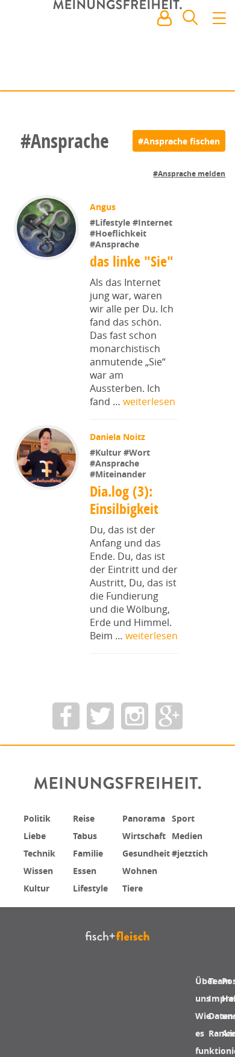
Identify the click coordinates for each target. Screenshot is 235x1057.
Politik (39, 818)
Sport (185, 818)
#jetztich (193, 851)
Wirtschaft (147, 835)
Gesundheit (150, 851)
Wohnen (142, 868)
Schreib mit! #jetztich (173, 72)
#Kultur (108, 452)
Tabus (87, 835)
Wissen (40, 868)
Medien (189, 835)
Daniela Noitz (118, 436)
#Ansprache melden (189, 174)
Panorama (147, 818)
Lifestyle (93, 885)
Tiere (134, 885)
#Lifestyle (112, 222)
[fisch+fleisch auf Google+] (169, 716)
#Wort (138, 452)
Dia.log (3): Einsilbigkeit (124, 500)
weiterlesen (149, 401)
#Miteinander (119, 474)
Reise (85, 818)
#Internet (154, 222)
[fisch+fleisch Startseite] (117, 47)
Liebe (36, 835)
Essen (86, 868)
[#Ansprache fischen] (179, 141)
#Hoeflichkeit (119, 233)
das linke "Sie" (133, 261)
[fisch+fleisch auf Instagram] (134, 716)
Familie (90, 851)
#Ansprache (115, 244)
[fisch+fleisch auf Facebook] (66, 716)
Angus (104, 206)
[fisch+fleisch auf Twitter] (100, 716)
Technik (42, 851)
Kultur (39, 885)
